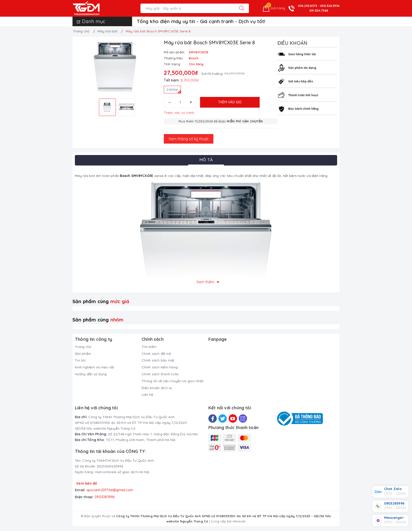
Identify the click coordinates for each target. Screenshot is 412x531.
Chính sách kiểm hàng (160, 367)
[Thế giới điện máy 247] (93, 8)
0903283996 (105, 497)
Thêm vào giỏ (230, 102)
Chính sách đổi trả (156, 353)
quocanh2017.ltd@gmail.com (110, 490)
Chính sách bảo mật (158, 360)
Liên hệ (147, 394)
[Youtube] (233, 418)
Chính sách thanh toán (160, 374)
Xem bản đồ (86, 483)
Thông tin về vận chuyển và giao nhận (173, 381)
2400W (172, 89)
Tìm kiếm (149, 347)
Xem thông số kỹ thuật (189, 138)
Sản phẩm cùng (100, 301)
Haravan (239, 521)
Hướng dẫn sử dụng (91, 374)
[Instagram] (243, 418)
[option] (117, 67)
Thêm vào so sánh (179, 112)
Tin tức (80, 360)
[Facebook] (212, 418)
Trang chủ (83, 347)
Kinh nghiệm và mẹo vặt (94, 367)
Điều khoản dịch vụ (157, 388)
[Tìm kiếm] (241, 8)
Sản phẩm (83, 353)
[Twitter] (222, 418)
